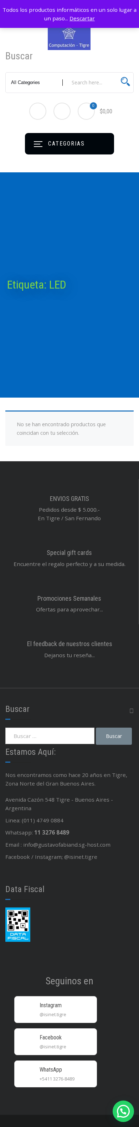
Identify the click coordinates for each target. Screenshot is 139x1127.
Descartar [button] (82, 18)
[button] (123, 1111)
